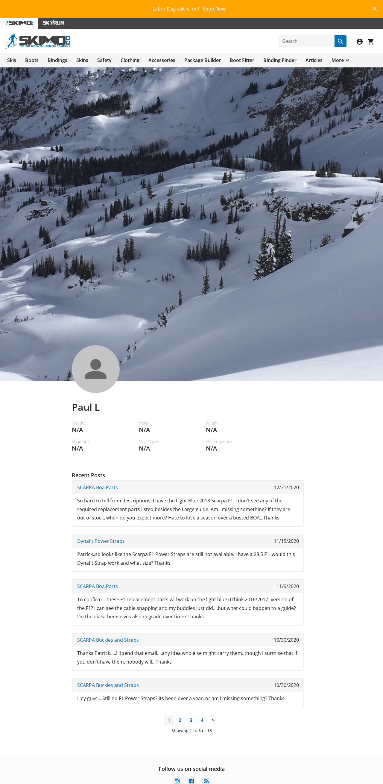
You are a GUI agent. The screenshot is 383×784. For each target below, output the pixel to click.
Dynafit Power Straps (101, 541)
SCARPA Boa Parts (97, 487)
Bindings (57, 60)
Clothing (130, 60)
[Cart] (372, 42)
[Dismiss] (374, 7)
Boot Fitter (242, 60)
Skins (82, 60)
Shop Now (214, 8)
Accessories (161, 60)
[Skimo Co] (37, 47)
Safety (104, 60)
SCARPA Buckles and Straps (108, 640)
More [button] (338, 60)
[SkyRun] (53, 23)
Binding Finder (280, 60)
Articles (314, 60)
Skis (11, 60)
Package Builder (202, 60)
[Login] (362, 42)
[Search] (340, 41)
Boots (32, 60)
